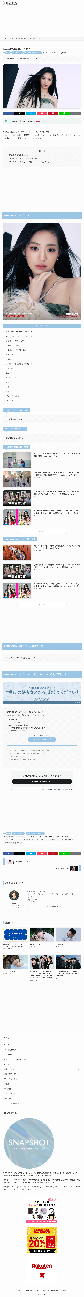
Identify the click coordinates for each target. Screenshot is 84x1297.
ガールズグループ (28, 840)
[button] (8, 113)
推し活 (6, 1064)
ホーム (20, 1290)
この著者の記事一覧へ (52, 906)
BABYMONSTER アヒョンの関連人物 (23, 158)
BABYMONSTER (49, 836)
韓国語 (6, 1084)
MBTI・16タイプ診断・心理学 (15, 1059)
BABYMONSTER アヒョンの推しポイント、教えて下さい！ (31, 162)
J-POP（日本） (10, 1093)
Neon (14, 903)
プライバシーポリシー (42, 1290)
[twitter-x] (36, 900)
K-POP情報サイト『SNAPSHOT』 (53, 789)
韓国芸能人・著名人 (11, 1074)
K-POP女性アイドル (17, 52)
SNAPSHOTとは (29, 1290)
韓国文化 (7, 1089)
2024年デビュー (21, 836)
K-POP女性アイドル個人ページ (33, 52)
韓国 (37, 840)
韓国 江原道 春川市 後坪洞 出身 (13, 843)
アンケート (8, 1054)
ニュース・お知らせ (11, 1103)
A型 (40, 836)
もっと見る (42, 531)
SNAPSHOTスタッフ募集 (58, 1290)
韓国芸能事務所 (10, 1050)
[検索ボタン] (75, 3)
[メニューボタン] (81, 3)
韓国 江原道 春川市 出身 (67, 840)
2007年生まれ (10, 836)
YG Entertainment (16, 840)
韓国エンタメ (9, 1069)
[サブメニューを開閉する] (78, 1045)
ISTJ (75, 836)
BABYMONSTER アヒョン (18, 155)
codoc (70, 789)
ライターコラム (10, 1098)
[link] (29, 900)
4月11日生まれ (32, 836)
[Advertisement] (42, 21)
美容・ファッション (11, 1079)
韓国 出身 (43, 840)
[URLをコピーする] (75, 113)
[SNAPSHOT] (11, 3)
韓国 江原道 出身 (53, 840)
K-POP (8, 52)
